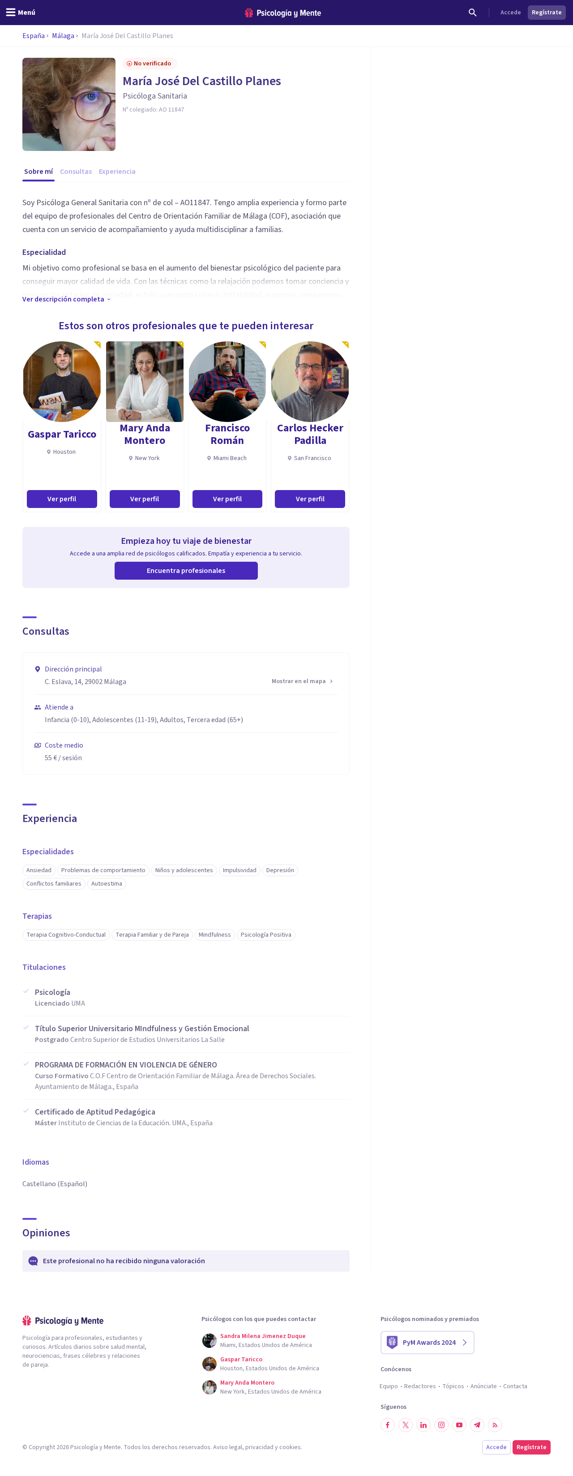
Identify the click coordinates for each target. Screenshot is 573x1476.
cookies (290, 1447)
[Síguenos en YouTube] (459, 1425)
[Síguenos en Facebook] (388, 1425)
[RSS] (495, 1425)
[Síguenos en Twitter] (405, 1425)
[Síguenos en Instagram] (441, 1425)
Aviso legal (227, 1447)
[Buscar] (473, 13)
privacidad (259, 1447)
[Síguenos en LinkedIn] (423, 1425)
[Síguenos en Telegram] (477, 1425)
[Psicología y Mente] (283, 12)
